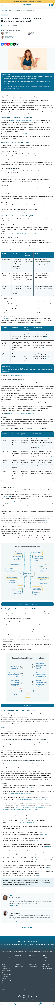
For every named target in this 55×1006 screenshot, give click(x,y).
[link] (14, 1004)
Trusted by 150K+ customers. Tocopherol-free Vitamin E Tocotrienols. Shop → (27, 1)
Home (2, 10)
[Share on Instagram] (5, 44)
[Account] (50, 5)
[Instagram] (24, 996)
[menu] (2, 5)
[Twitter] (37, 996)
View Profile (12, 905)
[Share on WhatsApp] (11, 44)
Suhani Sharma (34, 33)
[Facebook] (19, 996)
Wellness (6, 10)
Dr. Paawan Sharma (9, 33)
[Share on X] (14, 44)
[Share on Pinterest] (8, 44)
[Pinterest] (28, 996)
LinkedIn (18, 905)
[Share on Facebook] (2, 44)
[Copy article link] (17, 44)
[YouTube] (32, 996)
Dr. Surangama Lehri (9, 37)
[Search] (5, 5)
